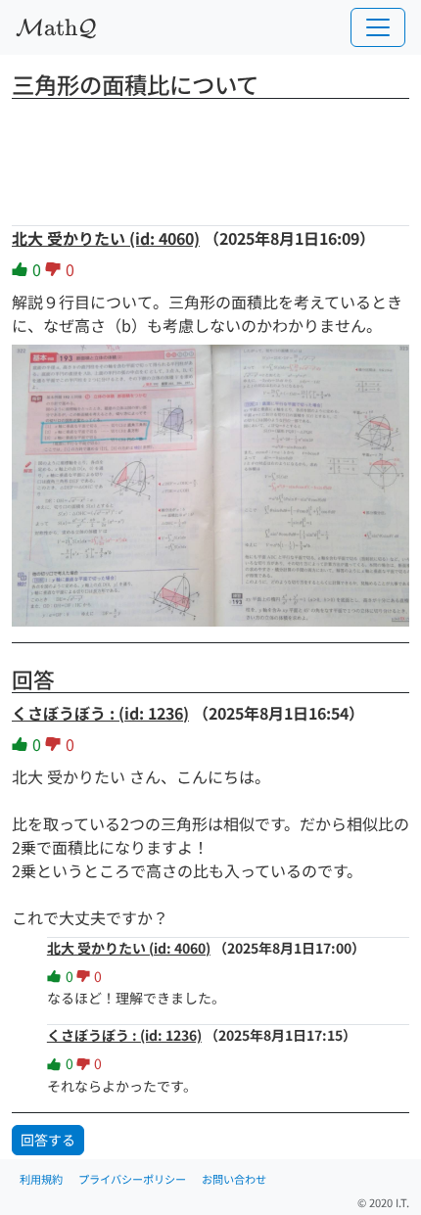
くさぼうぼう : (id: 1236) (100, 712)
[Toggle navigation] (378, 27)
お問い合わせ (234, 1179)
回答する (48, 1139)
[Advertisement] (210, 156)
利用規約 (41, 1179)
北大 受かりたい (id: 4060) (106, 238)
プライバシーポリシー (132, 1179)
